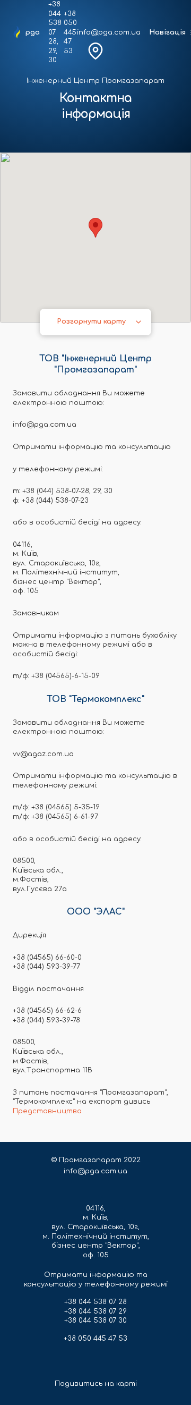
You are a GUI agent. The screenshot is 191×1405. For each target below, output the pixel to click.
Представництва (47, 1111)
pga (32, 32)
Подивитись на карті (96, 1383)
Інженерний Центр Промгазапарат (95, 80)
